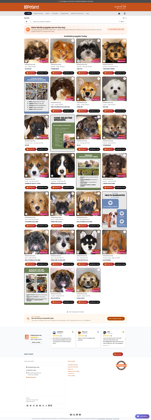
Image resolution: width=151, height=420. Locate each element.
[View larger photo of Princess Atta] (46, 116)
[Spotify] (51, 405)
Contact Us (71, 373)
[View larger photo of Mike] (46, 231)
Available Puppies (73, 365)
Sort (122, 22)
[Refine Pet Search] (27, 22)
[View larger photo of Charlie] (72, 269)
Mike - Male (30, 258)
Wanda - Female (84, 67)
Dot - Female (83, 143)
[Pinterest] (37, 405)
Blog (87, 13)
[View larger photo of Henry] (72, 193)
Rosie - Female (32, 181)
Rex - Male (82, 258)
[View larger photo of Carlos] (124, 78)
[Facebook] (27, 405)
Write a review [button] (36, 342)
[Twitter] (30, 405)
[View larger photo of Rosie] (46, 155)
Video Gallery (71, 375)
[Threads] (43, 405)
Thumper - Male (58, 181)
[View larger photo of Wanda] (98, 40)
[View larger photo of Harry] (72, 78)
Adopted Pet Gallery (73, 371)
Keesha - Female (110, 67)
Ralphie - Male (58, 67)
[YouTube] (40, 405)
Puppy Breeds (64, 13)
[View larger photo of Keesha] (124, 40)
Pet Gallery (55, 13)
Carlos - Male (109, 105)
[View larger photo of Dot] (98, 116)
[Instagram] (33, 405)
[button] (125, 339)
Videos (47, 13)
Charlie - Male (57, 296)
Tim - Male (30, 67)
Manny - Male (109, 181)
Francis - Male (109, 143)
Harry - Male (57, 105)
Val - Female (83, 219)
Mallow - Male (83, 296)
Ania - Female (57, 258)
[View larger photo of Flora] (46, 193)
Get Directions (31, 377)
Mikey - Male (83, 105)
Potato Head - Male (111, 258)
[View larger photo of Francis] (124, 116)
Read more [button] (81, 345)
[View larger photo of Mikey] (98, 78)
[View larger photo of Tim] (46, 40)
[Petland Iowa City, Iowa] (31, 7)
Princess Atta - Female (34, 143)
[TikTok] (46, 405)
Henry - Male (57, 219)
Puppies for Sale (38, 13)
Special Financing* (73, 367)
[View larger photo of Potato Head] (124, 231)
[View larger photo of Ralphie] (72, 40)
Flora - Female (31, 219)
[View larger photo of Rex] (98, 231)
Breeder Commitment (77, 13)
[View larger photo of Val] (98, 193)
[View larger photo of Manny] (124, 155)
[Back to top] (125, 354)
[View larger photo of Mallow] (98, 269)
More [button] (125, 18)
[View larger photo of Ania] (72, 231)
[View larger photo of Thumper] (72, 155)
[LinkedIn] (49, 405)
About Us (70, 369)
